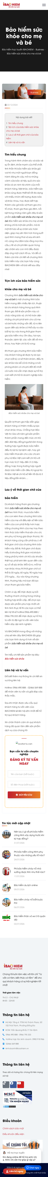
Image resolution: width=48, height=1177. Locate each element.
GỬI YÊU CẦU (25, 794)
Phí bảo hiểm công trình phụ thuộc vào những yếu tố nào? (29, 853)
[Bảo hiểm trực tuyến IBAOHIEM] (11, 4)
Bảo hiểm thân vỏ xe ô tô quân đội (29, 918)
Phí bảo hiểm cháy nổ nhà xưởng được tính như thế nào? (29, 870)
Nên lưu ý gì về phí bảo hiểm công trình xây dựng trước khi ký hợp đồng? (29, 835)
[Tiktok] (6, 1084)
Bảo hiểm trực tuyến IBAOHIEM (17, 49)
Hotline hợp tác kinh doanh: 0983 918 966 (25, 1039)
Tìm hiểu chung (14, 123)
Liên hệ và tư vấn (15, 142)
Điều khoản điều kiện (13, 1133)
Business (40, 49)
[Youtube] (20, 1084)
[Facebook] (13, 1084)
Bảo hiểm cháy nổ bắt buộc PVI (28, 901)
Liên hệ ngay (16, 1171)
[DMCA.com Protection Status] (9, 1106)
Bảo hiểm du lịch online (26, 885)
